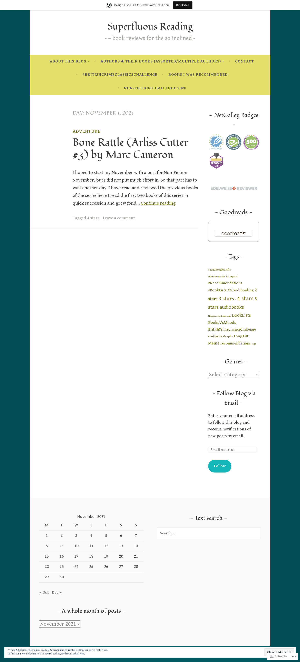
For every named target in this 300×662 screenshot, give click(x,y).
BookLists (241, 315)
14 (136, 546)
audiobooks (232, 307)
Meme (213, 343)
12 (106, 546)
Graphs (228, 336)
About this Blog (68, 61)
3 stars (226, 298)
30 (61, 577)
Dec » (57, 592)
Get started (182, 5)
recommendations (235, 343)
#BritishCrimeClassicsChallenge (119, 74)
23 (61, 566)
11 (91, 546)
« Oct (44, 592)
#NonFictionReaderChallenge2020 (223, 276)
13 (121, 546)
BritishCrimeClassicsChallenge (232, 329)
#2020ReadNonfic (219, 269)
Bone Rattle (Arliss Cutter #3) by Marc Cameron (131, 148)
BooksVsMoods (222, 322)
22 (46, 566)
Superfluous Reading (150, 26)
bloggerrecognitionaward (219, 316)
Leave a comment (119, 218)
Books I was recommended (198, 74)
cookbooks (215, 336)
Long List (241, 336)
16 (61, 556)
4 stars (93, 218)
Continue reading (158, 203)
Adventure (86, 131)
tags (254, 344)
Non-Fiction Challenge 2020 (155, 88)
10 (76, 546)
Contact (244, 61)
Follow (220, 466)
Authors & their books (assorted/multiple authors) (161, 61)
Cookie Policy (78, 653)
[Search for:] (209, 533)
